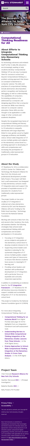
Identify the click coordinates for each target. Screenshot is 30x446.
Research (7, 32)
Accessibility (6, 406)
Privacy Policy (6, 403)
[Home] (2, 32)
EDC (17, 380)
